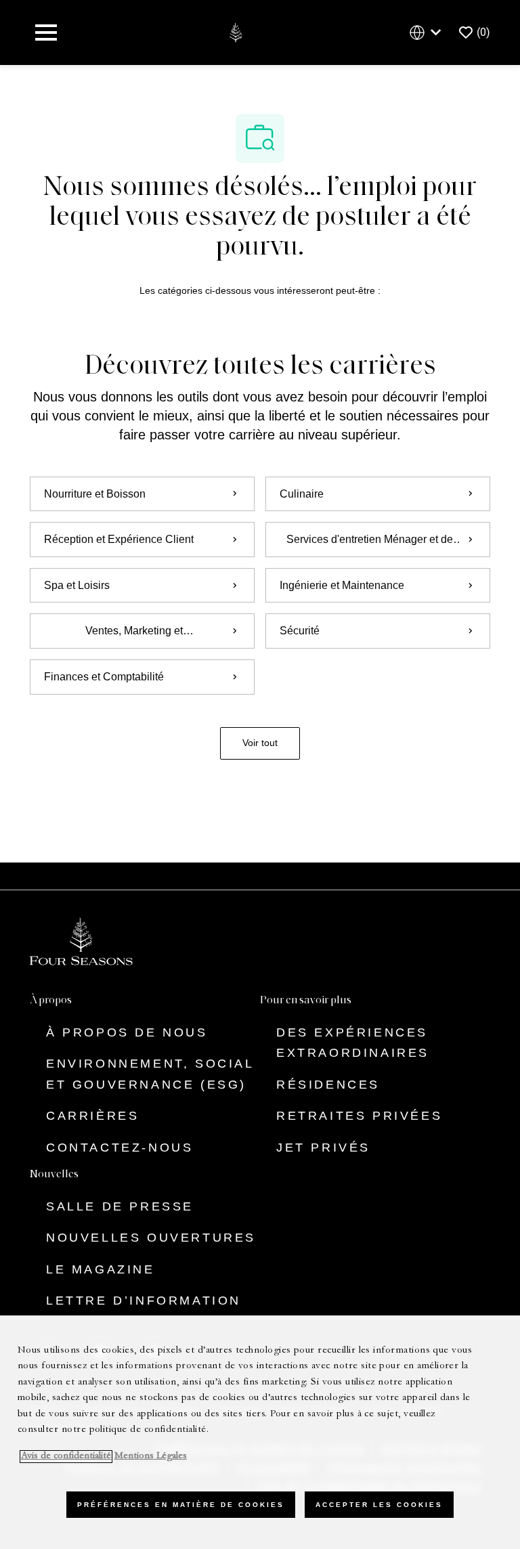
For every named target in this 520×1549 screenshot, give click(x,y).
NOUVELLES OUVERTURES (151, 1237)
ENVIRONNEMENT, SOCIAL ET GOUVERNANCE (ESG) (150, 1074)
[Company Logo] (235, 31)
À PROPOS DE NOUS (127, 1032)
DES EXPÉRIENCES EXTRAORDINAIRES (352, 1043)
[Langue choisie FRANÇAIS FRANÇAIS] (428, 33)
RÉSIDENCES (328, 1084)
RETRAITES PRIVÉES (359, 1115)
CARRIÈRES (92, 1115)
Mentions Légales (150, 1457)
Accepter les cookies (379, 1504)
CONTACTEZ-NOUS (119, 1147)
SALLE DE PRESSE (120, 1206)
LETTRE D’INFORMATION (143, 1300)
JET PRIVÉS (323, 1147)
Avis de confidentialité (66, 1457)
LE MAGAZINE (100, 1269)
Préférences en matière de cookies (180, 1504)
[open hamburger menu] (46, 32)
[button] (260, 743)
